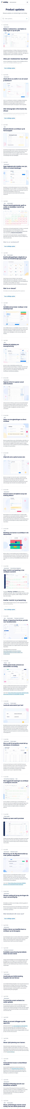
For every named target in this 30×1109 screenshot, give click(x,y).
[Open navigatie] (27, 2)
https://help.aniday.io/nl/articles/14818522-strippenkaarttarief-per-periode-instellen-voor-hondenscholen (13, 652)
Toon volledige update (9, 68)
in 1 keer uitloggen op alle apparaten (19, 1025)
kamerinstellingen (11, 1051)
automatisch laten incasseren (18, 1068)
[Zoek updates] (27, 18)
